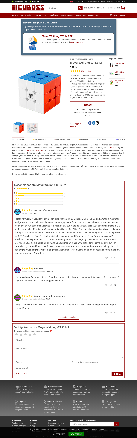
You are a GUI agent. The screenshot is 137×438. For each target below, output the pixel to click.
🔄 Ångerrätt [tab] (102, 139)
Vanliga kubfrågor (91, 15)
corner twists (39, 150)
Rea (44, 15)
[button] (116, 8)
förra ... (73, 42)
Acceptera (76, 434)
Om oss (77, 1)
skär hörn (113, 148)
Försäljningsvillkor (93, 1)
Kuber (15, 15)
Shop (72, 59)
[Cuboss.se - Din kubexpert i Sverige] (28, 8)
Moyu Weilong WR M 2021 (58, 36)
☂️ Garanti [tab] (120, 139)
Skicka (117, 374)
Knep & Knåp (26, 15)
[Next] (63, 92)
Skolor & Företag (106, 1)
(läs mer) (79, 42)
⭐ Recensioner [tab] (39, 139)
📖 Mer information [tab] (62, 139)
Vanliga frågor (17, 423)
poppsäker (27, 150)
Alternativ (59, 434)
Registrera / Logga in (56, 423)
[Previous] (16, 92)
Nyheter (37, 15)
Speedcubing (67, 15)
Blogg (32, 426)
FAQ (83, 1)
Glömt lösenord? (54, 426)
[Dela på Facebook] (90, 123)
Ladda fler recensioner (68, 317)
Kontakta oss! (119, 15)
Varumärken (53, 15)
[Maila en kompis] (97, 123)
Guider (79, 15)
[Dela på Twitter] (93, 123)
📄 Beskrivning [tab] (18, 139)
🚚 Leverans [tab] (83, 139)
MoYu (91, 59)
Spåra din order (120, 1)
